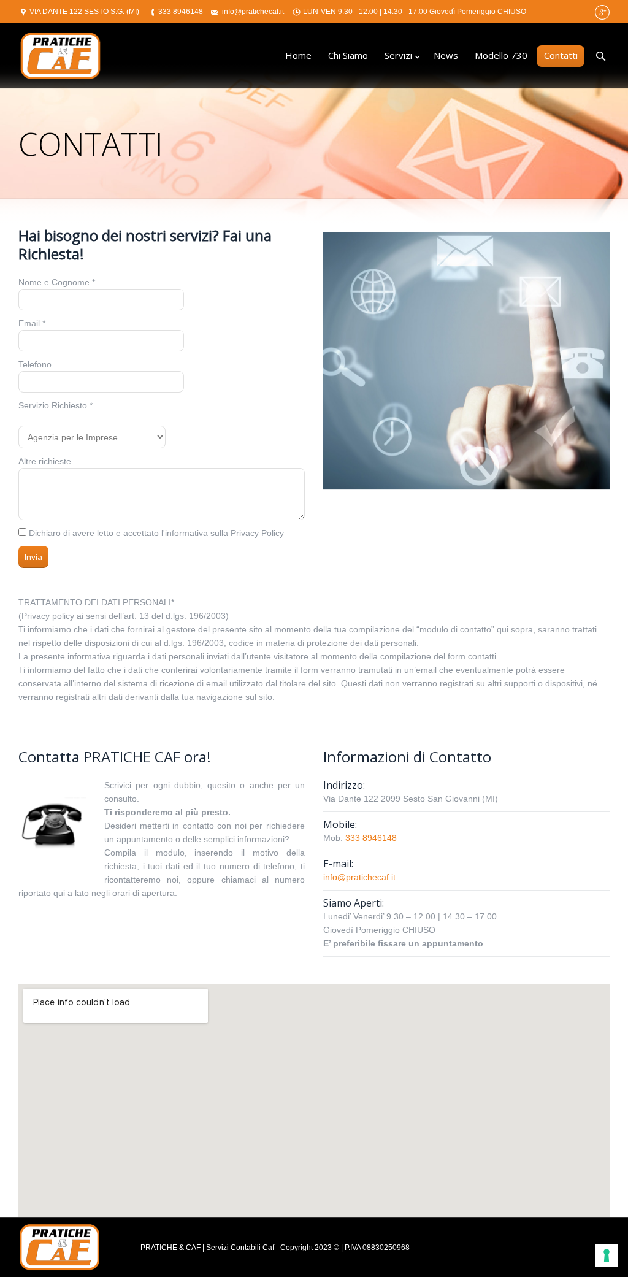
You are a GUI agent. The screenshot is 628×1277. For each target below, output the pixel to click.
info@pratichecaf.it (253, 11)
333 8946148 (180, 11)
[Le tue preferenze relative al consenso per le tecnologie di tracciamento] (606, 1255)
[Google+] (602, 12)
